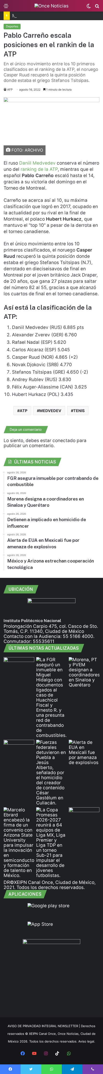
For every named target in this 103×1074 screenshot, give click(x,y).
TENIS (79, 410)
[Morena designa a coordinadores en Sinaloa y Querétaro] (84, 672)
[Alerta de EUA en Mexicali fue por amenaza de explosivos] (84, 752)
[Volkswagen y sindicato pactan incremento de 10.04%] (19, 748)
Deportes (12, 26)
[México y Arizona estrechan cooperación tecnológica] (19, 842)
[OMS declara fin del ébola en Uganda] (84, 816)
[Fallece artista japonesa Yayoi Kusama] (19, 665)
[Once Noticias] (51, 5)
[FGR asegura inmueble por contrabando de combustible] (51, 697)
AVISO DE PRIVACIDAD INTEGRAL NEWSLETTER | (44, 1026)
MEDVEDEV (50, 410)
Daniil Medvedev (37, 163)
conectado (63, 440)
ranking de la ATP (39, 169)
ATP (23, 410)
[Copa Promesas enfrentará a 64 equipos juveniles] (51, 842)
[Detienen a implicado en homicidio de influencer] (51, 772)
